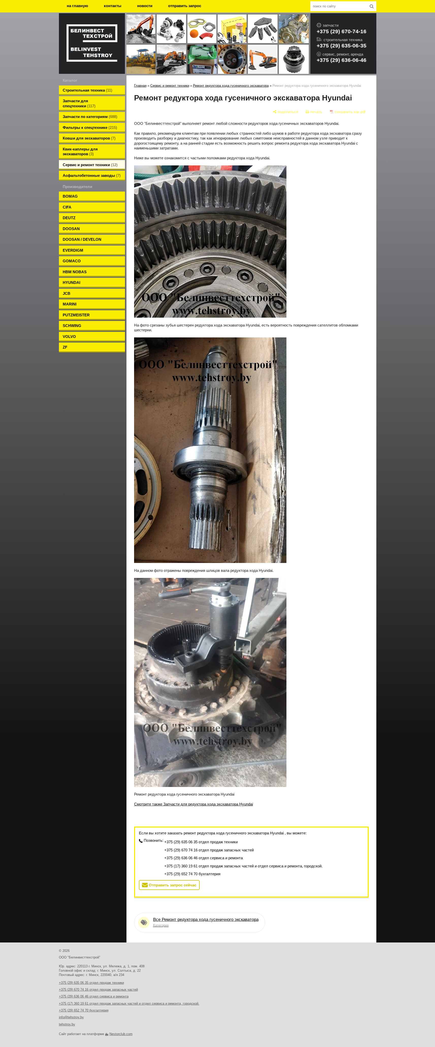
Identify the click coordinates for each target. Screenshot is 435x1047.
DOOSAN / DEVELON (82, 239)
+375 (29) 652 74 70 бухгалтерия (192, 874)
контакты (112, 6)
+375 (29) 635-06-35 (341, 45)
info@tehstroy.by (71, 1017)
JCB (66, 293)
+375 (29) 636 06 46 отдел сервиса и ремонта (203, 858)
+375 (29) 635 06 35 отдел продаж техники (201, 842)
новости (144, 6)
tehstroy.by (67, 1024)
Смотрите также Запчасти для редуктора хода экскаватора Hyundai (193, 804)
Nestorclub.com (121, 1034)
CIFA (67, 207)
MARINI (69, 304)
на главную (77, 6)
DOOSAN (71, 229)
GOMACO (72, 261)
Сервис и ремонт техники (169, 86)
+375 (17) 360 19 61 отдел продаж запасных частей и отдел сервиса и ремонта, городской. (243, 866)
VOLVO (69, 336)
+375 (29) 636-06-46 (341, 60)
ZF (65, 347)
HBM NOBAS (75, 272)
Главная (140, 86)
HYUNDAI (71, 282)
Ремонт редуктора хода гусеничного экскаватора (231, 86)
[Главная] (92, 43)
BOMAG (70, 196)
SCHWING (72, 325)
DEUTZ (69, 218)
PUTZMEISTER (76, 315)
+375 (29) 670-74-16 (341, 31)
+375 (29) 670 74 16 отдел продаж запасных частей (209, 850)
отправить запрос (184, 6)
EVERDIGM (73, 250)
